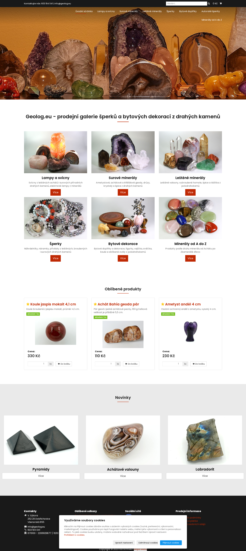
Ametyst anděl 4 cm (183, 304)
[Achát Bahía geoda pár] (123, 334)
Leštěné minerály (152, 11)
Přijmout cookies (171, 542)
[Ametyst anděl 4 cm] (190, 333)
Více (55, 192)
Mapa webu (140, 549)
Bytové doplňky (188, 11)
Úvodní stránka (84, 11)
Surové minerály (129, 11)
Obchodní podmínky (189, 517)
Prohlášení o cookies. (74, 535)
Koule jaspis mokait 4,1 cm (53, 304)
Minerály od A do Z (212, 19)
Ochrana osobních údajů (191, 524)
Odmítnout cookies (148, 542)
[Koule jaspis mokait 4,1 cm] (55, 333)
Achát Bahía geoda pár (118, 304)
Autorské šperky (210, 11)
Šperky (170, 11)
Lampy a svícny (106, 11)
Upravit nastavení (124, 542)
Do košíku (65, 363)
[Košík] (221, 3)
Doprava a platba (188, 521)
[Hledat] (209, 3)
